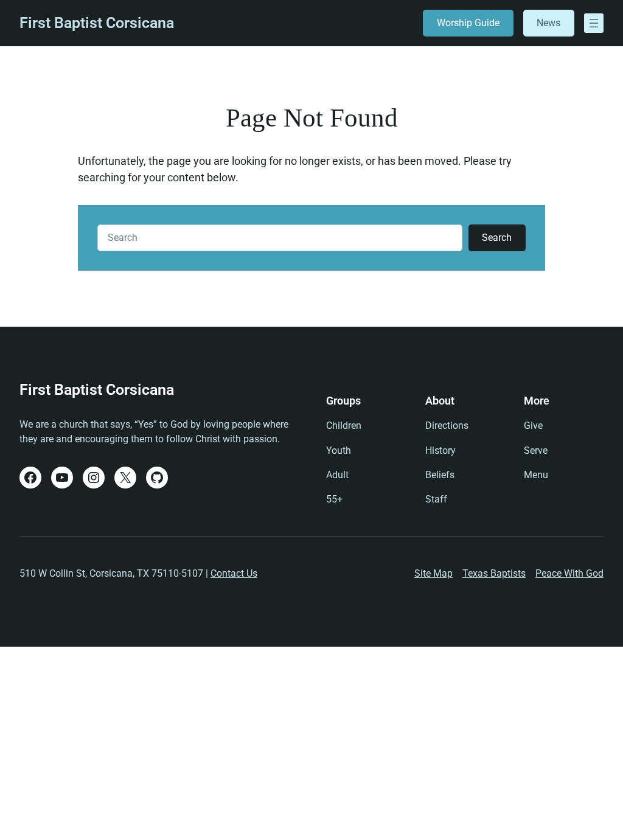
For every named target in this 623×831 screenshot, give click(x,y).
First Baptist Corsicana (96, 23)
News (548, 23)
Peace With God (569, 573)
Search (497, 237)
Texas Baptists (494, 573)
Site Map (433, 573)
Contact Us (234, 573)
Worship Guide (468, 23)
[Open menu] (594, 23)
